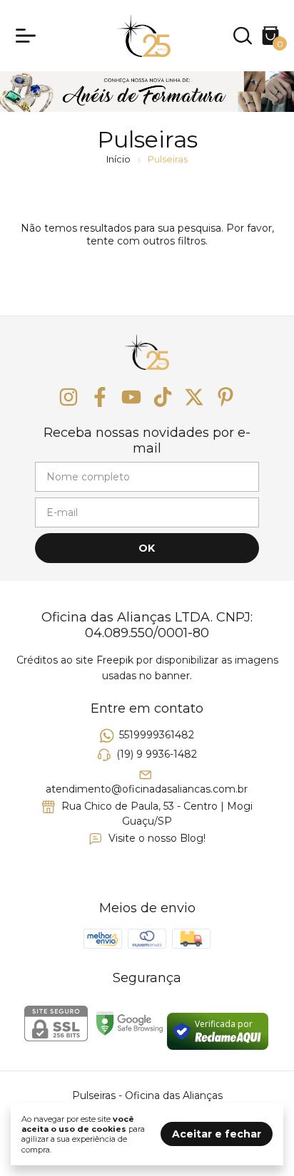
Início (118, 159)
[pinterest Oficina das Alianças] (225, 397)
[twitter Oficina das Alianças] (194, 397)
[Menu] (28, 35)
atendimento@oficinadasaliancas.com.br (147, 789)
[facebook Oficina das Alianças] (100, 397)
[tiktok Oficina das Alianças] (162, 397)
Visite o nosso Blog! (157, 838)
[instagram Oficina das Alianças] (68, 397)
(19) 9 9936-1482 (156, 754)
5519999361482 (156, 734)
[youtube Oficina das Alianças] (131, 397)
